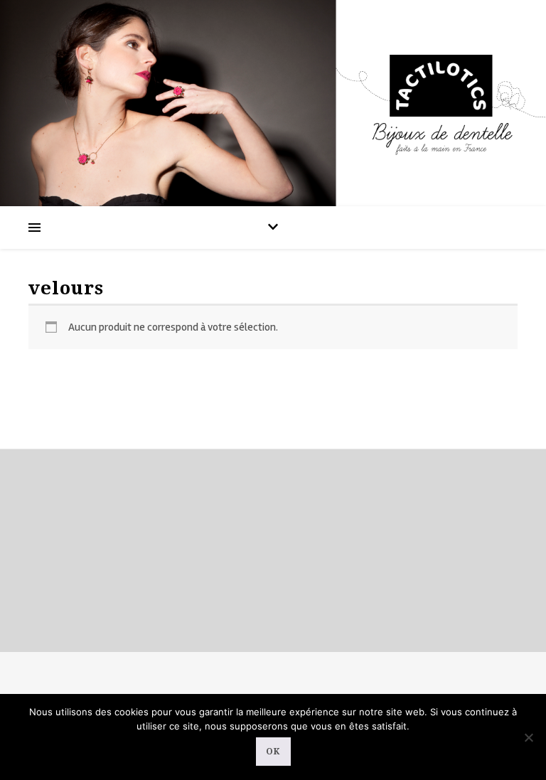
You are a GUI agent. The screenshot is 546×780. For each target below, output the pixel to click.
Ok (273, 752)
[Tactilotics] (273, 103)
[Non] (528, 737)
